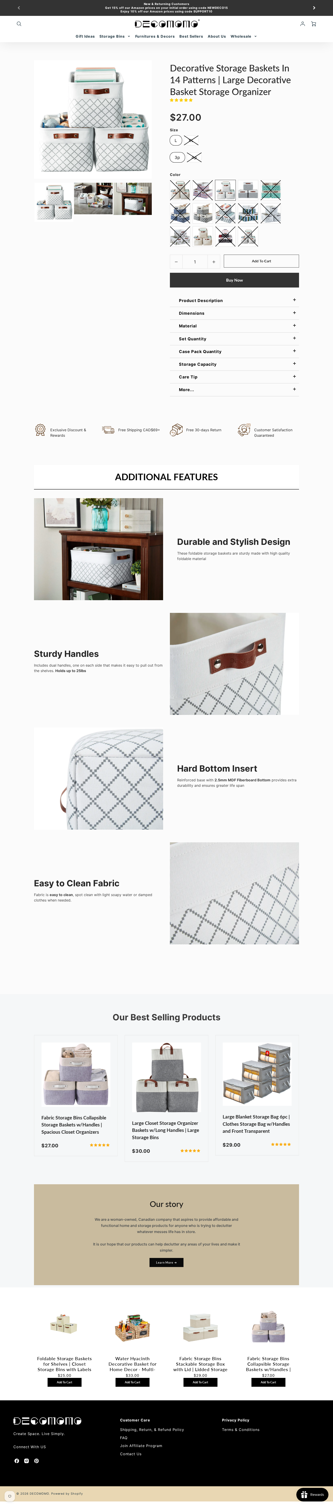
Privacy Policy (235, 1420)
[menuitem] (85, 36)
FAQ (124, 1437)
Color (175, 174)
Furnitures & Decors (155, 36)
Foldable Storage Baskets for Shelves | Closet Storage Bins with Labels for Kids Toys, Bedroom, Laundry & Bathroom (64, 1364)
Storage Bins (112, 36)
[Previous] (19, 8)
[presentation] (30, 202)
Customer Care (135, 1420)
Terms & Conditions (240, 1429)
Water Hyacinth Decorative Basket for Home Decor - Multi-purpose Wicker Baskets (132, 1364)
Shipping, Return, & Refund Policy (152, 1429)
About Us (217, 36)
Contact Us (131, 1454)
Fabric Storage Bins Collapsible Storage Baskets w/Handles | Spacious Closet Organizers (73, 1125)
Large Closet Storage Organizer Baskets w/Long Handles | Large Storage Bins (165, 1130)
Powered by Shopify (67, 1493)
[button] (182, 100)
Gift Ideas (85, 36)
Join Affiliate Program (141, 1445)
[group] (166, 8)
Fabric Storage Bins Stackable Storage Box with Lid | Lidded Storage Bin (200, 1364)
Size (174, 130)
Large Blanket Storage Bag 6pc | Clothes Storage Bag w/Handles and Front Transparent (256, 1124)
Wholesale (241, 36)
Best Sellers (191, 36)
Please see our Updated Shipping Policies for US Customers (169, 11)
